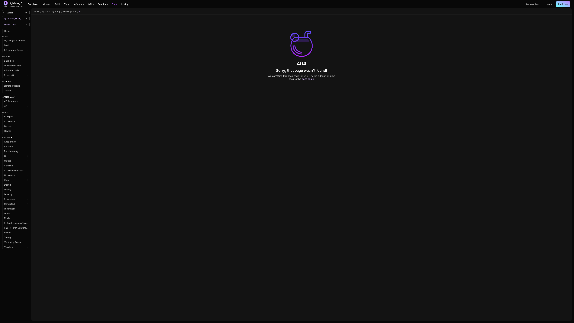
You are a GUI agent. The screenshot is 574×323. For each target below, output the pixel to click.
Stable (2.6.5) (69, 11)
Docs (36, 11)
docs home (308, 78)
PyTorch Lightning (51, 11)
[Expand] (28, 50)
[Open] (27, 25)
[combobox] (13, 24)
